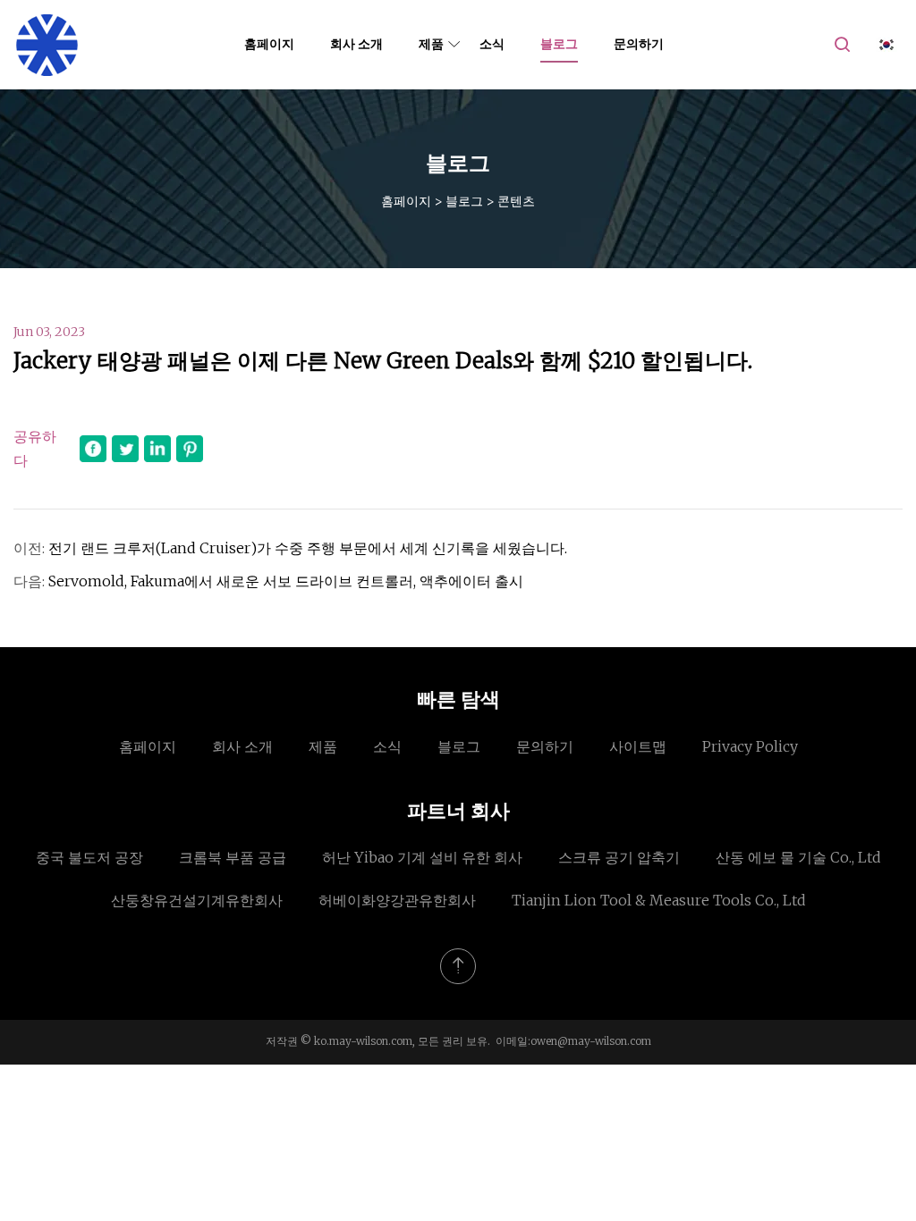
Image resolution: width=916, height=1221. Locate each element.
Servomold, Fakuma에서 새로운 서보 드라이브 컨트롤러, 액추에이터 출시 (285, 581)
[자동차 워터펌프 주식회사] (47, 44)
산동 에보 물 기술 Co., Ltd (798, 857)
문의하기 (639, 44)
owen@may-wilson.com (590, 1041)
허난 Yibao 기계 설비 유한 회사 (422, 857)
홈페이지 (269, 44)
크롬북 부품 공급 (232, 857)
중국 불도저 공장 (89, 857)
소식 (492, 44)
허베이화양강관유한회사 (397, 900)
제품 (431, 44)
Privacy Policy (750, 746)
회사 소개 (356, 44)
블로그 (559, 44)
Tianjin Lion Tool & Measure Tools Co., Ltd (659, 900)
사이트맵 (637, 746)
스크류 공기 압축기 (619, 857)
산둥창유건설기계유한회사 (197, 900)
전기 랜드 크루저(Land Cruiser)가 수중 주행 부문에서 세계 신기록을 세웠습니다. (307, 548)
